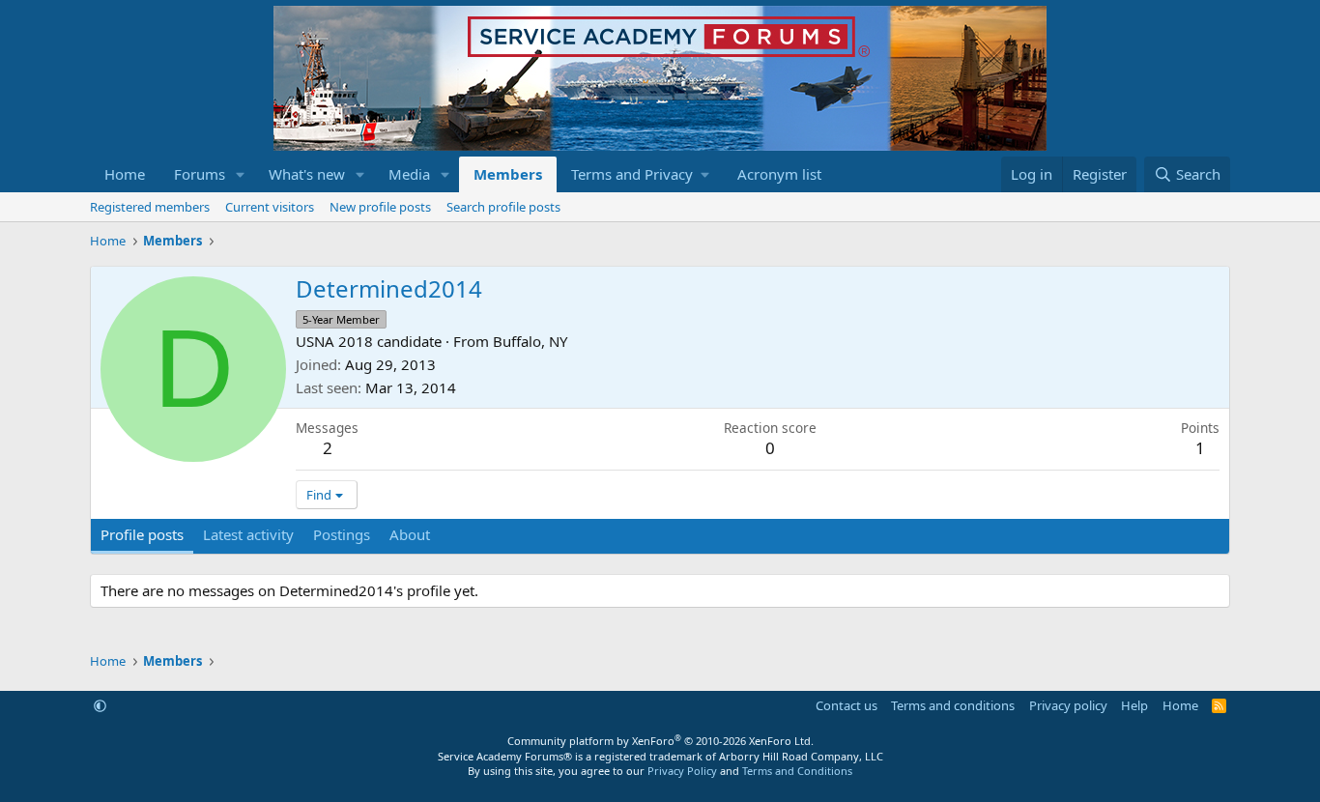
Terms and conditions (953, 705)
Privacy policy (1068, 705)
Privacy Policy (682, 770)
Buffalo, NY (530, 341)
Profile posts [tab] (142, 534)
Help (1134, 705)
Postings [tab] (341, 534)
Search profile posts (503, 206)
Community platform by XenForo (660, 740)
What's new (307, 174)
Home (124, 174)
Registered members (150, 206)
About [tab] (409, 534)
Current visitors (269, 206)
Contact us (846, 705)
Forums (199, 174)
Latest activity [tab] (248, 534)
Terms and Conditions (797, 770)
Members (507, 174)
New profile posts (380, 206)
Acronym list (779, 174)
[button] (240, 174)
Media (409, 174)
